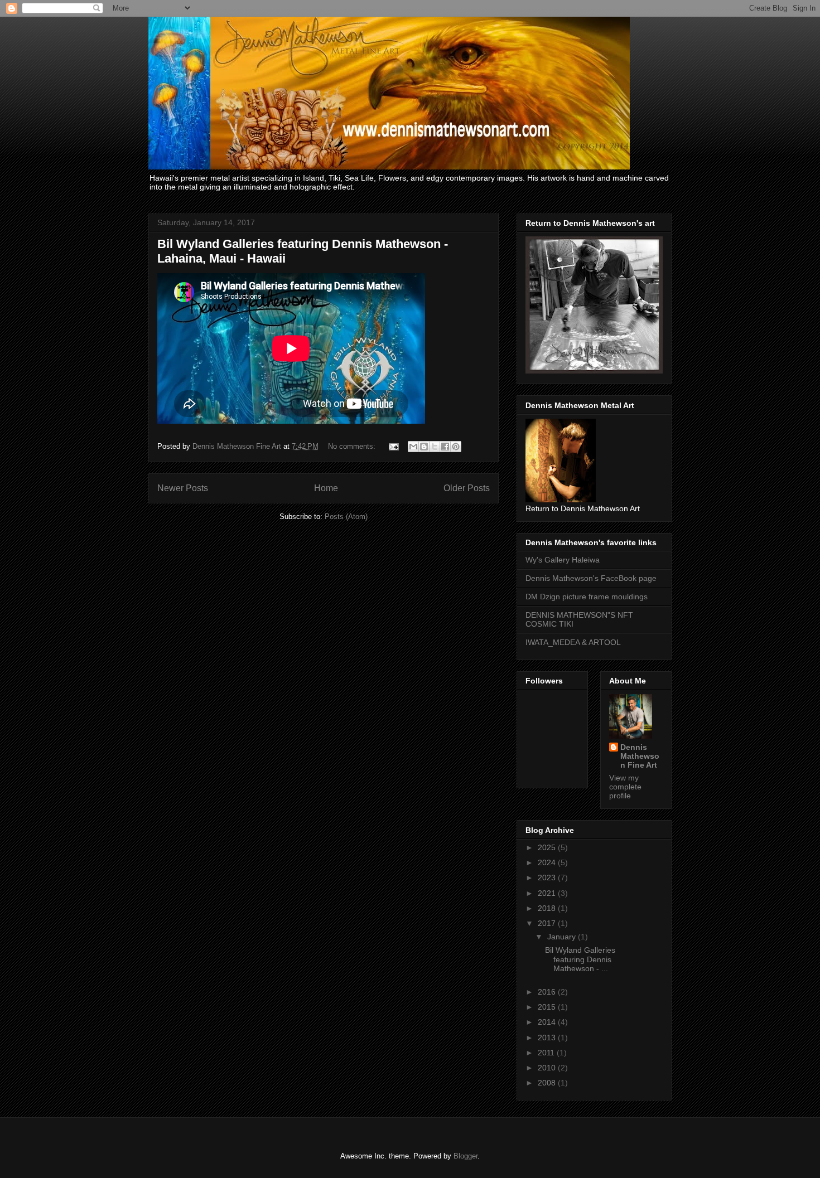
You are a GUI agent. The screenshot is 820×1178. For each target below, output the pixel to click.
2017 (548, 923)
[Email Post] (393, 446)
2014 (548, 1021)
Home (326, 488)
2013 (548, 1037)
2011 (547, 1052)
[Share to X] (434, 446)
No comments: (353, 446)
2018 (548, 908)
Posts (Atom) (346, 516)
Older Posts (466, 488)
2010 (548, 1067)
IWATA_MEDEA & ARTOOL (573, 642)
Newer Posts (182, 488)
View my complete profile (625, 786)
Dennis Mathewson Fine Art (639, 756)
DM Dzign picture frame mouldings (586, 596)
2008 (548, 1082)
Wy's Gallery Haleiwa (562, 559)
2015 (548, 1006)
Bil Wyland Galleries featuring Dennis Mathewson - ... (580, 959)
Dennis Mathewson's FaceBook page (591, 578)
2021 (548, 893)
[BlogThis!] (424, 446)
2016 (548, 991)
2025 (548, 847)
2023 (548, 877)
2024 (548, 862)
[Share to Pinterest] (455, 446)
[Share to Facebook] (445, 446)
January (562, 936)
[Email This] (413, 446)
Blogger (465, 1156)
